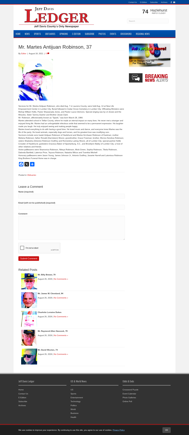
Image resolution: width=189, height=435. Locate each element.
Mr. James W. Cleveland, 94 (50, 293)
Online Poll (127, 401)
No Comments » (61, 279)
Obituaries (50, 34)
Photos (102, 34)
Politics (74, 405)
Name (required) (25, 192)
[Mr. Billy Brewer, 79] (29, 281)
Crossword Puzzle (130, 390)
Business (74, 413)
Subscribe (154, 2)
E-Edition (143, 2)
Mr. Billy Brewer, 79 (46, 275)
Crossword (126, 34)
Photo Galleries (129, 397)
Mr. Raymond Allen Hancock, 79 (53, 331)
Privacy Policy (119, 430)
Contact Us (133, 2)
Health (73, 417)
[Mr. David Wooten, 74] (29, 356)
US (72, 390)
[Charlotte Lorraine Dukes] (29, 319)
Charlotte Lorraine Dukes (49, 312)
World (73, 409)
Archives (164, 2)
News (27, 34)
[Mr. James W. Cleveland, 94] (29, 300)
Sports (37, 34)
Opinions (63, 34)
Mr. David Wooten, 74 (48, 350)
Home (18, 34)
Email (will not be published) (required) (36, 203)
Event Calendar (129, 394)
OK (166, 430)
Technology (76, 401)
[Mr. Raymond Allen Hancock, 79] (29, 337)
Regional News (143, 34)
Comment (22, 214)
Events (113, 34)
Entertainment (77, 397)
